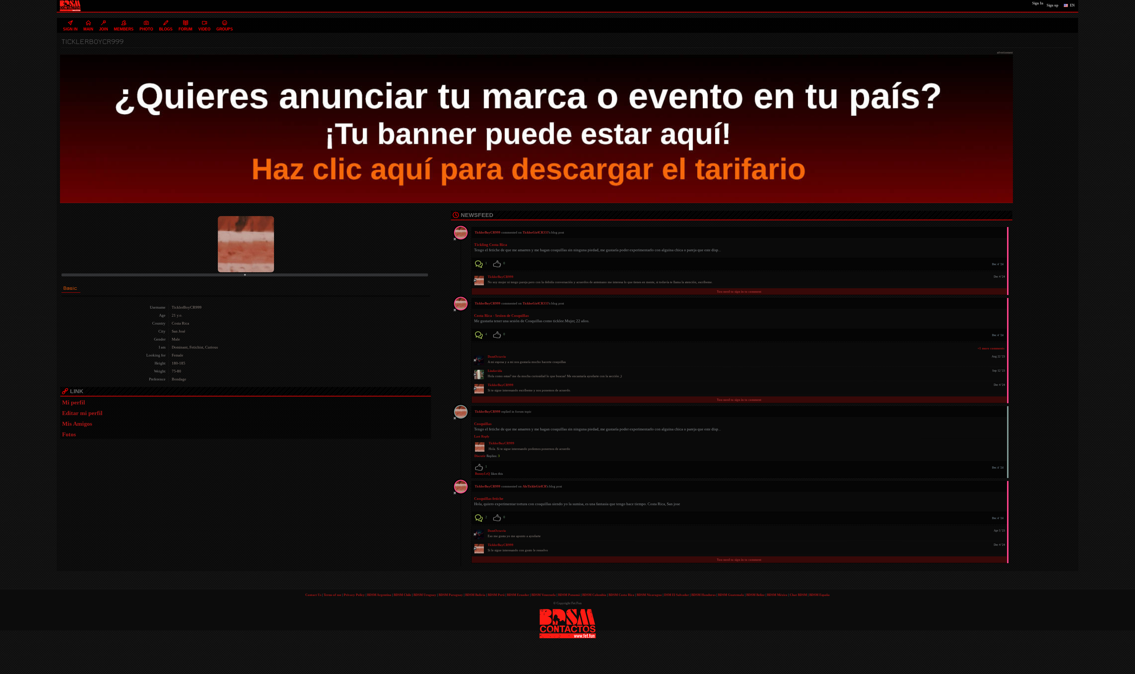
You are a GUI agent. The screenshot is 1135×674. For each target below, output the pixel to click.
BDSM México (777, 595)
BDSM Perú (496, 595)
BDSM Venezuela (543, 595)
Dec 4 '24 (997, 264)
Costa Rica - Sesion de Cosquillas (501, 315)
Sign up (1052, 5)
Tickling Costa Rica (490, 244)
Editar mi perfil (82, 413)
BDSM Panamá (569, 595)
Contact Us (313, 595)
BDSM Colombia (594, 595)
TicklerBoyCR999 (500, 276)
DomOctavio (497, 356)
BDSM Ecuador (518, 595)
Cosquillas (483, 424)
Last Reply (481, 436)
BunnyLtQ (482, 473)
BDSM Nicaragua (649, 595)
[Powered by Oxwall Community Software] (567, 623)
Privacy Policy (354, 595)
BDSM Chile (402, 595)
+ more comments (990, 348)
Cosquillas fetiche (488, 498)
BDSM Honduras (703, 595)
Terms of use (332, 595)
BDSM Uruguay (425, 595)
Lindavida (495, 370)
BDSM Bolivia (475, 595)
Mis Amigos (77, 423)
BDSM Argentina (379, 595)
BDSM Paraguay (451, 595)
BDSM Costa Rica (621, 595)
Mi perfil (73, 402)
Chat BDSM (798, 595)
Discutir (480, 456)
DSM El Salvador (676, 595)
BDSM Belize (755, 595)
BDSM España (819, 595)
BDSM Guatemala (731, 595)
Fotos (69, 434)
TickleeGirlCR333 (536, 232)
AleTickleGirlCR (535, 486)
